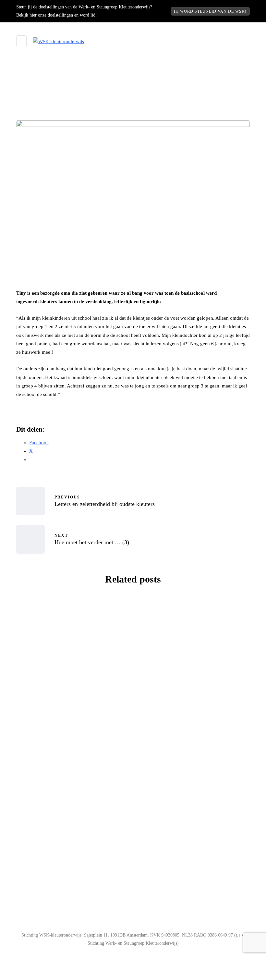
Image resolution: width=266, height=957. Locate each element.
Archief (42, 644)
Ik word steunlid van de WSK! (210, 11)
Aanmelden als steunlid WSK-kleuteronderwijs (74, 817)
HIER (73, 896)
